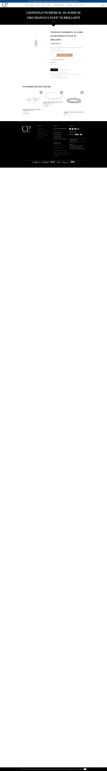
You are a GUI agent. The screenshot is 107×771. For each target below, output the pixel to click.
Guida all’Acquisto (41, 132)
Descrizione (54, 69)
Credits (69, 166)
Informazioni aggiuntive (64, 69)
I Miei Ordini (40, 128)
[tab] (54, 69)
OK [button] (85, 769)
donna (53, 64)
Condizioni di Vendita (42, 130)
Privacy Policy (40, 137)
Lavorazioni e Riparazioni (43, 134)
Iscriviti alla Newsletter (73, 140)
